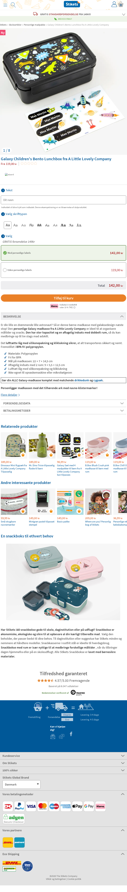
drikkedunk (82, 380)
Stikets (3, 24)
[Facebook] (71, 734)
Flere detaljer (9, 395)
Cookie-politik (74, 878)
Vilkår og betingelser (56, 878)
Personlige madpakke (34, 24)
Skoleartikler (15, 24)
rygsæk (98, 380)
